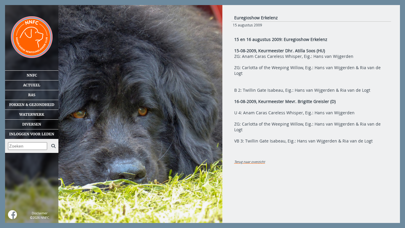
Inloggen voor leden (31, 134)
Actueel (31, 85)
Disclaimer (39, 213)
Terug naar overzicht (249, 161)
